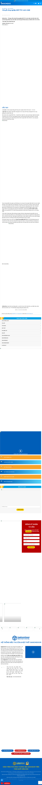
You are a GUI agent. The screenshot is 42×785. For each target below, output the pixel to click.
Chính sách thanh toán (36, 774)
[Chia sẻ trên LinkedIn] (26, 310)
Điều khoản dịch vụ (23, 777)
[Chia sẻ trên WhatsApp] (16, 310)
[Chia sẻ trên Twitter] (20, 310)
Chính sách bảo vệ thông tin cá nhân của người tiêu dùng (12, 774)
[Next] (19, 613)
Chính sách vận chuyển (31, 777)
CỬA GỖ (3, 323)
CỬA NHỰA (4, 325)
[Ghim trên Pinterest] (24, 310)
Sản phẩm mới (4, 340)
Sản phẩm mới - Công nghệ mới (7, 8)
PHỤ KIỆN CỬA (4, 330)
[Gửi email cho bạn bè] (22, 310)
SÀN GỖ (3, 333)
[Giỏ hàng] (38, 3)
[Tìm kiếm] (34, 3)
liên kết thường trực (29, 313)
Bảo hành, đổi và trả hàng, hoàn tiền (13, 777)
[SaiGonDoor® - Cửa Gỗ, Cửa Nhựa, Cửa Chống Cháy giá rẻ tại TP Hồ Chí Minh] (6, 3)
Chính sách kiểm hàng (21, 775)
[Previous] (2, 613)
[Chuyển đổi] (40, 320)
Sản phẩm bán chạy (6, 335)
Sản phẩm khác (5, 338)
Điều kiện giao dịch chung (27, 774)
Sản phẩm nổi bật (5, 342)
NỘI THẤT (4, 328)
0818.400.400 (7, 783)
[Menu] (40, 3)
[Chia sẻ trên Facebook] (18, 310)
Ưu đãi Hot (4, 345)
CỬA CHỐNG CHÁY (5, 320)
